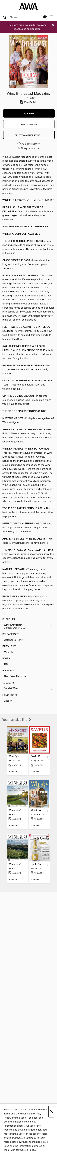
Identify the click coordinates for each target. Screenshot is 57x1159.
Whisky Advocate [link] (38, 810)
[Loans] (45, 17)
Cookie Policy (27, 1149)
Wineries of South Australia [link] (16, 810)
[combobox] (22, 17)
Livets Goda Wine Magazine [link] (38, 864)
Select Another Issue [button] (28, 135)
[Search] (4, 17)
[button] (29, 113)
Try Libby (12, 25)
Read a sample (29, 124)
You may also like (15, 720)
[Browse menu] (52, 17)
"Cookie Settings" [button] (25, 1137)
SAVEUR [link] (35, 756)
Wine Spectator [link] (16, 756)
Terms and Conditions (16, 1113)
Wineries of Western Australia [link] (16, 864)
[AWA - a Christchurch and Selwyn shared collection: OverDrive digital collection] (28, 7)
